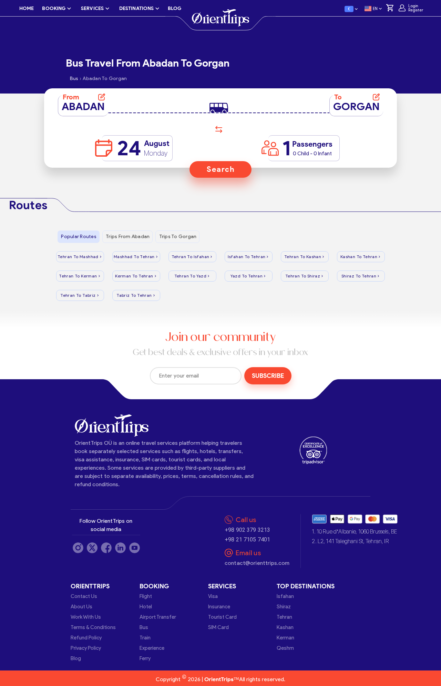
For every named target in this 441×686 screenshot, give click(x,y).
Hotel (146, 607)
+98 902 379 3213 (247, 530)
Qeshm (285, 648)
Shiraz (284, 607)
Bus (144, 627)
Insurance (219, 607)
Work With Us (86, 617)
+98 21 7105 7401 (247, 539)
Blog (76, 658)
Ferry (145, 658)
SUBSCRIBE (268, 376)
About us (81, 607)
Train (145, 638)
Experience (152, 648)
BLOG (174, 8)
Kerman (285, 638)
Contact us (84, 596)
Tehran (284, 617)
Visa (213, 596)
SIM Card (218, 627)
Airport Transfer (158, 617)
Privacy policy (86, 648)
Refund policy (86, 638)
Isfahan (285, 596)
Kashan (285, 627)
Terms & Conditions (93, 627)
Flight (146, 596)
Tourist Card (222, 617)
